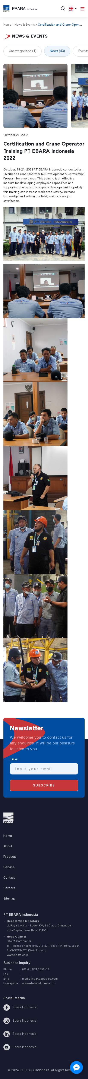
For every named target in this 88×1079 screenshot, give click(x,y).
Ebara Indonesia (24, 1007)
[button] (72, 8)
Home (7, 24)
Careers (9, 888)
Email (15, 759)
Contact (9, 877)
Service (9, 867)
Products (9, 856)
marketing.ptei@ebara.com (40, 978)
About (7, 846)
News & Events (23, 24)
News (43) (57, 51)
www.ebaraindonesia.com (39, 983)
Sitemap (9, 898)
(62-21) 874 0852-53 (35, 969)
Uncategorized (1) (22, 51)
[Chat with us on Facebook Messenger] (76, 1067)
